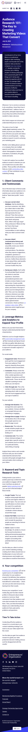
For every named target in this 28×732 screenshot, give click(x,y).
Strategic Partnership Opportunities (12, 708)
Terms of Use (6, 722)
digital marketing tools (15, 486)
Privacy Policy (13, 722)
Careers (4, 711)
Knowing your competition (11, 571)
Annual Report (6, 702)
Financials (5, 699)
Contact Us (5, 714)
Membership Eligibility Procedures (12, 696)
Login (19, 2)
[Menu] (25, 2)
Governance (5, 689)
